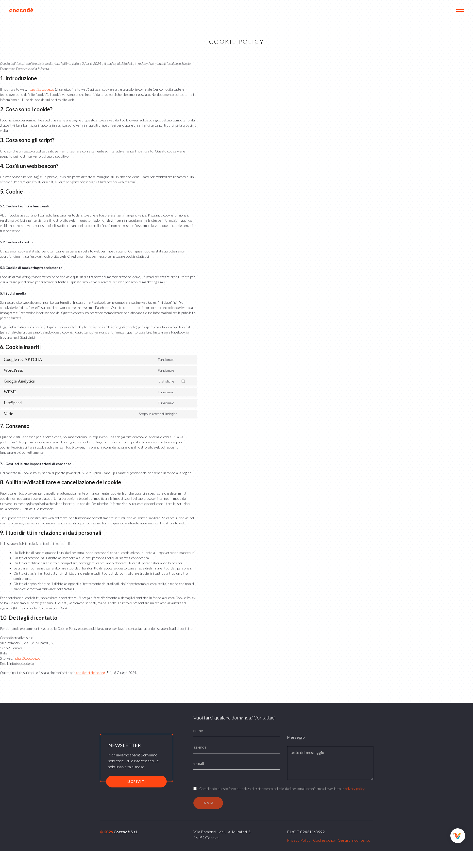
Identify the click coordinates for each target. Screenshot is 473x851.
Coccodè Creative (21, 10)
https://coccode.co (41, 89)
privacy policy (354, 788)
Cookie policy (324, 840)
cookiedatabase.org (90, 672)
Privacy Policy (298, 840)
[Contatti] (457, 835)
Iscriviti (136, 781)
